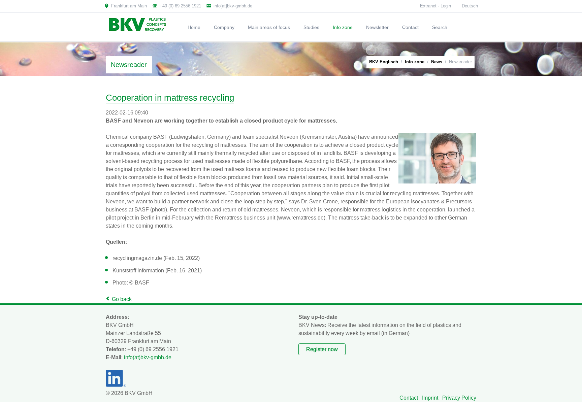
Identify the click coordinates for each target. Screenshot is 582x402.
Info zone (414, 61)
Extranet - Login (435, 5)
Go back (122, 299)
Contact (408, 398)
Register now (322, 349)
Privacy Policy (459, 398)
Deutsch (470, 5)
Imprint (430, 398)
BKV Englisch (383, 61)
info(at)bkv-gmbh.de (147, 357)
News (436, 61)
